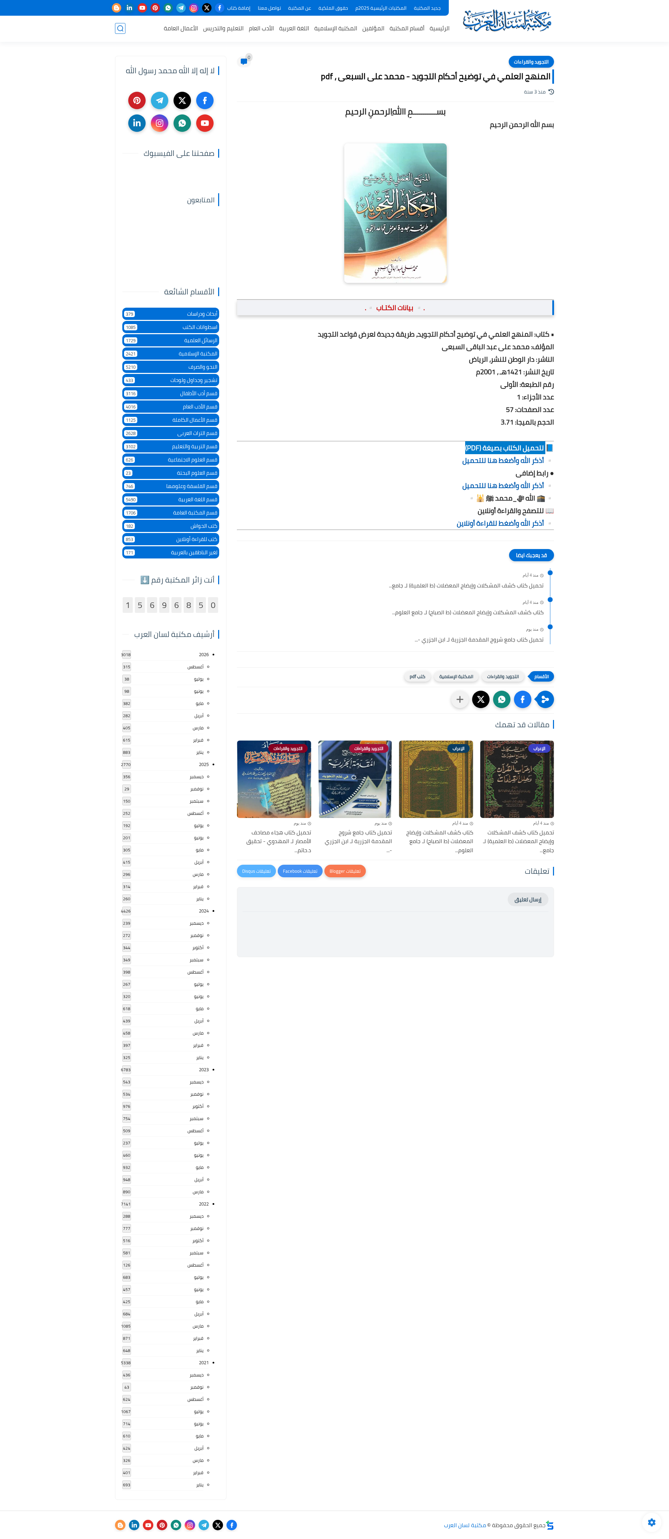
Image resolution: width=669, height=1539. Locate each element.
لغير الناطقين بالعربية (171, 552)
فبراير (198, 740)
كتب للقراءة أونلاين (171, 539)
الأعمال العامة (181, 28)
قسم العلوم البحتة (171, 473)
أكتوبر (197, 947)
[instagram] (194, 8)
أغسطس (195, 666)
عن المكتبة (299, 8)
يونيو (198, 691)
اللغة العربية (294, 28)
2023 (204, 1069)
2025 (204, 764)
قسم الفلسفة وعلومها (171, 486)
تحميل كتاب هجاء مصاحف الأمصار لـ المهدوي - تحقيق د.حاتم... (278, 841)
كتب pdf (417, 676)
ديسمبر (196, 776)
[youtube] (142, 8)
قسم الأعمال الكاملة (171, 420)
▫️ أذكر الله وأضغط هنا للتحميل (508, 460)
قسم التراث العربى (171, 433)
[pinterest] (155, 8)
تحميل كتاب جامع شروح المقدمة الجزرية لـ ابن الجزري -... (479, 639)
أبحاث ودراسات (171, 314)
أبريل (198, 715)
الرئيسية (439, 28)
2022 (204, 1204)
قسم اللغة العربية (171, 499)
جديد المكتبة (427, 8)
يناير (199, 752)
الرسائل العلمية (171, 340)
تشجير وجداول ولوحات (171, 380)
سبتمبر (196, 801)
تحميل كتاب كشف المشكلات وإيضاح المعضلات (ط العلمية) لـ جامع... (466, 585)
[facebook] (219, 8)
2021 (204, 1362)
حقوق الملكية (333, 8)
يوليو (198, 679)
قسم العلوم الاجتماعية (171, 460)
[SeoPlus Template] (550, 1525)
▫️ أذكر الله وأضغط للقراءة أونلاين (505, 523)
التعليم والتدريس (223, 28)
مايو (199, 703)
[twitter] (207, 8)
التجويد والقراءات (531, 61)
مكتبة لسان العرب (465, 1525)
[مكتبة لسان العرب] (507, 20)
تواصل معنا (269, 8)
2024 (204, 911)
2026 (204, 654)
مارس (198, 727)
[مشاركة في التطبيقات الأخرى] (460, 699)
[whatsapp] (168, 8)
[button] (522, 699)
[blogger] (116, 8)
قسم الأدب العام (171, 406)
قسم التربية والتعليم (171, 446)
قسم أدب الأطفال (171, 393)
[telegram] (181, 8)
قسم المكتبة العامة (171, 513)
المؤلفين (373, 28)
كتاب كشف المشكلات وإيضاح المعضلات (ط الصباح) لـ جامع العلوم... (468, 612)
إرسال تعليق (528, 899)
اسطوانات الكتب (171, 327)
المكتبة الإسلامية (335, 28)
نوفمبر (196, 788)
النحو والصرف (171, 367)
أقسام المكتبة (407, 28)
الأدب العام (261, 28)
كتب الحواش (171, 526)
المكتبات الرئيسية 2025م (381, 8)
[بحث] (120, 28)
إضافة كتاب (239, 8)
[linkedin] (129, 8)
